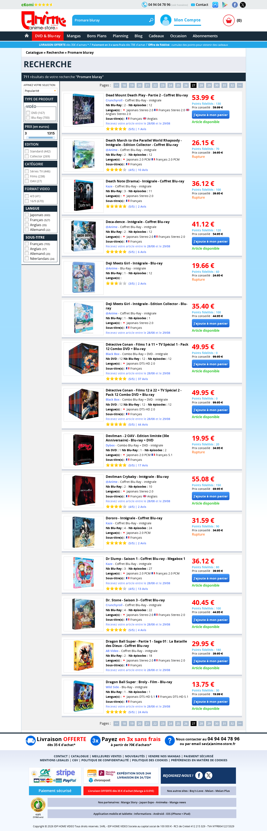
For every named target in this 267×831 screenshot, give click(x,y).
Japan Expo (147, 802)
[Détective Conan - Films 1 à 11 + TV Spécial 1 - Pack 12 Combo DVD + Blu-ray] (83, 359)
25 (178, 85)
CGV (75, 760)
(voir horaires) (179, 5)
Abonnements (205, 35)
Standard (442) (40, 151)
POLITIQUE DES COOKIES (150, 760)
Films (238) (37, 176)
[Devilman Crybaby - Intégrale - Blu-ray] (83, 491)
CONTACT (61, 756)
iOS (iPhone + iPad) (178, 814)
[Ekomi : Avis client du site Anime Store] (38, 811)
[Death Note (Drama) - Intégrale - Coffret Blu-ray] (83, 195)
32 (232, 85)
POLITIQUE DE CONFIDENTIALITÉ (105, 760)
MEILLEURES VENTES (107, 756)
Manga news (178, 802)
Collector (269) (40, 156)
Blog (138, 35)
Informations (142, 814)
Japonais (40, 215)
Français (40, 220)
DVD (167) (38, 113)
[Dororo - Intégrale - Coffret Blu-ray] (83, 532)
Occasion (178, 35)
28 (201, 85)
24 (170, 85)
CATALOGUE (80, 756)
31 (224, 85)
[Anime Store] (43, 20)
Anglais (38, 225)
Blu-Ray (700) (40, 118)
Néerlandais (42, 258)
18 (124, 85)
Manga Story (129, 802)
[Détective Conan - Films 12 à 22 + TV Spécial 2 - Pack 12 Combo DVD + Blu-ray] (83, 404)
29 (209, 85)
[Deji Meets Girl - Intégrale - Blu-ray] (83, 277)
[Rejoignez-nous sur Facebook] (235, 5)
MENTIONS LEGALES (54, 760)
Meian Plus (222, 791)
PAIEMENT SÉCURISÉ (198, 756)
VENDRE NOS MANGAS (164, 756)
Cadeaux (156, 35)
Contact (202, 4)
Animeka (162, 802)
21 (147, 85)
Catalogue (34, 52)
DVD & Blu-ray (47, 35)
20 (139, 85)
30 (216, 85)
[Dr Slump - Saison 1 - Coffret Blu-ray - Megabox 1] (83, 573)
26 (186, 85)
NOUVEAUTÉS (135, 756)
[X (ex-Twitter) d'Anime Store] (208, 775)
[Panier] (229, 20)
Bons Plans (97, 35)
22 (155, 85)
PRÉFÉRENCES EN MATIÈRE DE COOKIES (199, 760)
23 (162, 85)
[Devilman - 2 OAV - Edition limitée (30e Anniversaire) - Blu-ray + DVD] (83, 450)
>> (240, 85)
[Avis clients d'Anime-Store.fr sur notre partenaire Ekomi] (37, 4)
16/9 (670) (37, 201)
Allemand (40, 229)
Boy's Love (196, 791)
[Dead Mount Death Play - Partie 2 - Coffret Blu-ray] (83, 109)
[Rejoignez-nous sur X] (243, 5)
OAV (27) (36, 181)
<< (116, 85)
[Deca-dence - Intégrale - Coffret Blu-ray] (83, 236)
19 (132, 85)
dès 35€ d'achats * (64, 45)
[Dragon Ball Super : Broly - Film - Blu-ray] (83, 696)
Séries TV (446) (40, 171)
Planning (120, 35)
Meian (209, 791)
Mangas (74, 35)
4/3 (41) (35, 196)
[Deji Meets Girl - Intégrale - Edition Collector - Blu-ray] (83, 318)
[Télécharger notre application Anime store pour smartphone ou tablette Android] (225, 5)
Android (158, 814)
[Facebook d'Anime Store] (199, 775)
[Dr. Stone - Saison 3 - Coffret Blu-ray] (83, 614)
